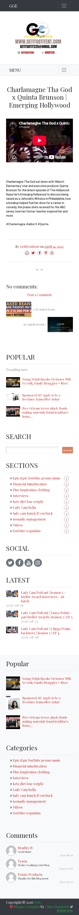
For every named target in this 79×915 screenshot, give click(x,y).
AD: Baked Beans (44, 309)
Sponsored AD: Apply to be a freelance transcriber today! (41, 397)
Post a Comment (39, 295)
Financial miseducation (30, 484)
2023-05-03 (66, 881)
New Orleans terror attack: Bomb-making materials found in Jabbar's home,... (45, 412)
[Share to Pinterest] (46, 254)
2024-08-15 (66, 855)
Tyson (22, 861)
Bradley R (25, 848)
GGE (13, 5)
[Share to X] (33, 254)
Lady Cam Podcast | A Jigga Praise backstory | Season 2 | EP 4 (45, 631)
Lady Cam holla (24, 507)
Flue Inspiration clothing (31, 490)
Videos (17, 525)
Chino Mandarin (57, 906)
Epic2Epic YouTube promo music (37, 478)
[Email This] (27, 254)
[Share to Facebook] (39, 254)
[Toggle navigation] (64, 6)
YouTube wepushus (27, 531)
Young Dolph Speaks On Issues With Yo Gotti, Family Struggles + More (46, 381)
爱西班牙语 (65, 911)
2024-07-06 (66, 868)
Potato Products (30, 874)
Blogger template (27, 906)
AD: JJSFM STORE (34, 324)
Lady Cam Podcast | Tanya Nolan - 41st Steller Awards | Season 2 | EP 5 (47, 615)
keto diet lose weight (28, 501)
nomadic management (29, 519)
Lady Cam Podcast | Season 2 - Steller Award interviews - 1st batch (43, 596)
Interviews (20, 496)
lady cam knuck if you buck (33, 513)
